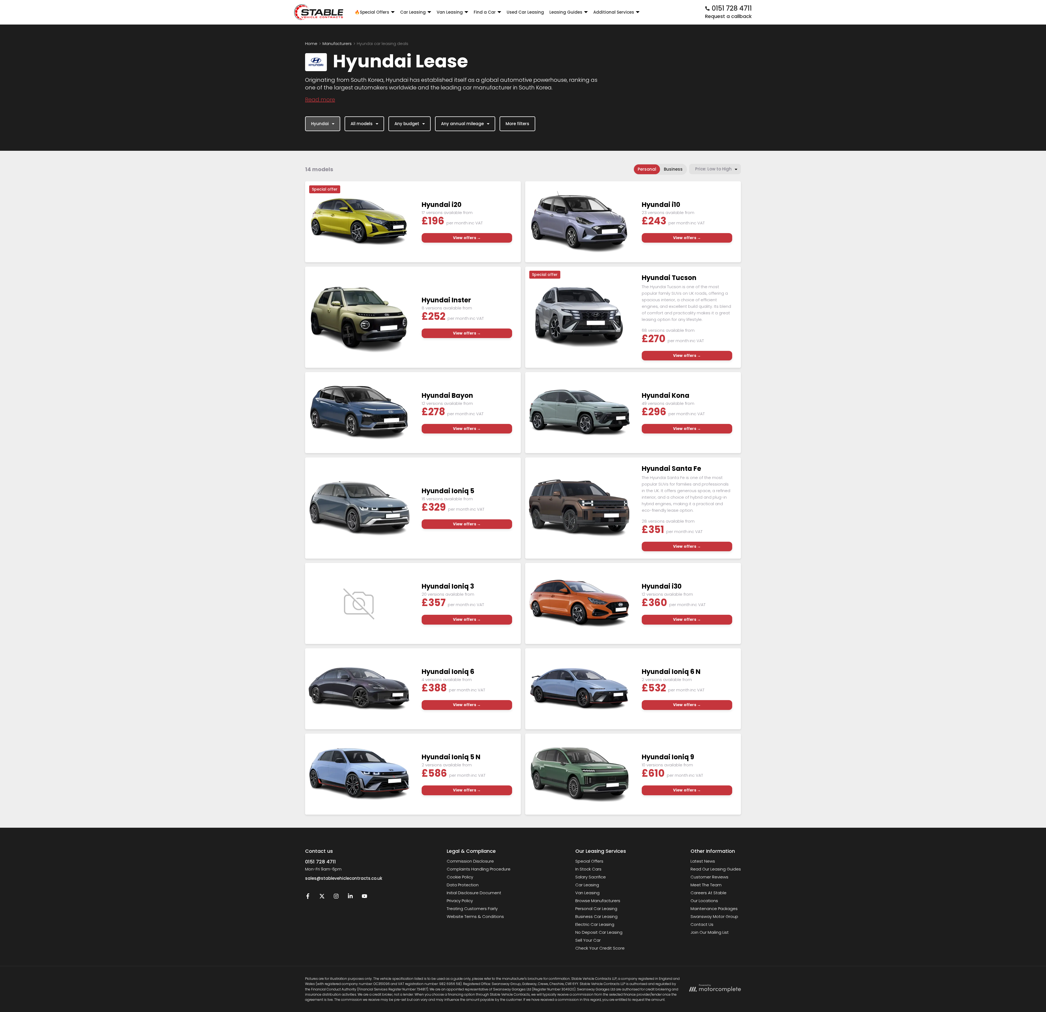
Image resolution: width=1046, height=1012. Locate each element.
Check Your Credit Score (600, 948)
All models (362, 123)
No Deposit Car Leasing (598, 932)
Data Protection (463, 885)
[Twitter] (322, 897)
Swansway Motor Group (714, 916)
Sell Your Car (588, 940)
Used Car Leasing (525, 12)
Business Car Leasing (596, 916)
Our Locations (704, 900)
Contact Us (702, 924)
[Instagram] (336, 897)
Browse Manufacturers (597, 900)
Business (673, 169)
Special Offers (589, 861)
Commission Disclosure (470, 861)
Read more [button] (320, 99)
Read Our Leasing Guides (716, 869)
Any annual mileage (462, 123)
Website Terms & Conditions (475, 916)
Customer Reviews (709, 877)
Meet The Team (706, 885)
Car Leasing (587, 885)
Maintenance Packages (714, 908)
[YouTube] (364, 897)
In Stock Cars (588, 869)
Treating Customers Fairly (472, 908)
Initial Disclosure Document (474, 893)
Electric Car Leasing (594, 924)
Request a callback (728, 16)
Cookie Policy (460, 877)
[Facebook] (308, 897)
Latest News (703, 861)
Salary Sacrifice (590, 877)
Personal (647, 169)
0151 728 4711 (320, 861)
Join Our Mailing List (710, 932)
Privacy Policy (460, 900)
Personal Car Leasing (596, 908)
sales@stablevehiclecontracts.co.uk (343, 878)
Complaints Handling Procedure (478, 869)
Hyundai (320, 123)
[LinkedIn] (350, 897)
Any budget (406, 123)
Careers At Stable (708, 893)
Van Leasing (587, 893)
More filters (517, 123)
